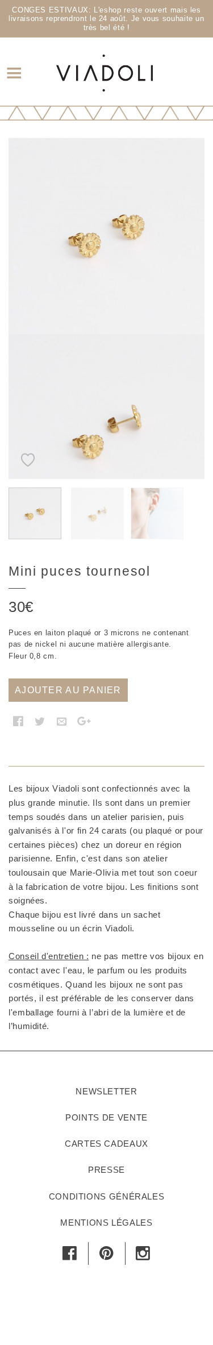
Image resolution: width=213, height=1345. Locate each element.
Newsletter (106, 1091)
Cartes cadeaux (106, 1143)
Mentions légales (106, 1222)
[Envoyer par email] (62, 721)
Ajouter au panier (68, 690)
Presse (106, 1170)
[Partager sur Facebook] (18, 721)
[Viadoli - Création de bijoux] (104, 71)
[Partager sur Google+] (84, 721)
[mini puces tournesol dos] (106, 432)
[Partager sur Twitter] (40, 721)
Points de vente (106, 1117)
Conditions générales (107, 1196)
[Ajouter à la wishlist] (28, 453)
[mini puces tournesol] (106, 236)
